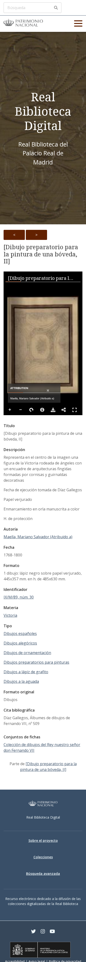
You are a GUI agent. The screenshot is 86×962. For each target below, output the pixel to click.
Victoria (10, 615)
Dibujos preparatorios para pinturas (36, 662)
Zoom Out (21, 410)
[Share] (64, 410)
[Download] (53, 410)
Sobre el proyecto (43, 840)
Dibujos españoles (20, 633)
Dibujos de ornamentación (27, 652)
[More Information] (42, 410)
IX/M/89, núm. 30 (19, 597)
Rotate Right (31, 410)
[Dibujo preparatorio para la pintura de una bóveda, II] (41, 254)
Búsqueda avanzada (43, 873)
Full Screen (74, 410)
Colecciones (43, 857)
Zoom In (10, 410)
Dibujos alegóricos (20, 643)
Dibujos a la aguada (21, 681)
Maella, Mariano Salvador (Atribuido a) (38, 536)
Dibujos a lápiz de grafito (26, 671)
